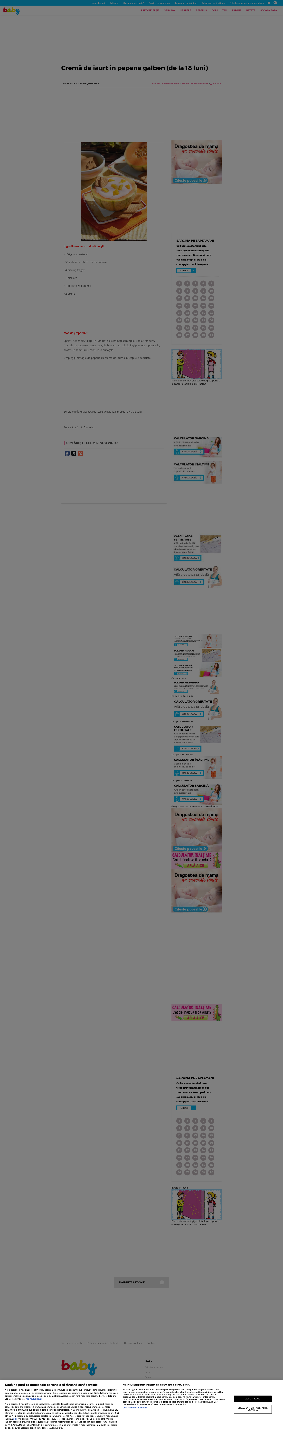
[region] (141, 1407)
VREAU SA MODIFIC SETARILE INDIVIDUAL (253, 1409)
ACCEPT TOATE (252, 1399)
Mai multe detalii (34, 1399)
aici (15, 1419)
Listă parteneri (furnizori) (135, 1407)
